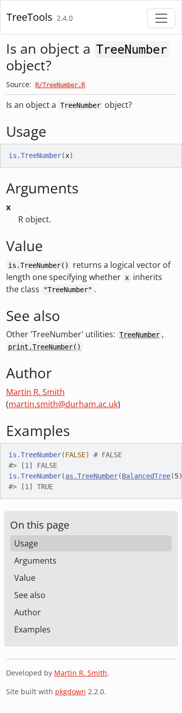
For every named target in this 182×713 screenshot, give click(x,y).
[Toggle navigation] (161, 18)
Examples (32, 629)
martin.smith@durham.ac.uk (63, 404)
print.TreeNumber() (44, 347)
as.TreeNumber (91, 476)
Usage (26, 543)
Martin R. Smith (35, 392)
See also (30, 595)
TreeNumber (139, 335)
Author (27, 612)
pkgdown (70, 691)
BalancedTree (146, 476)
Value (24, 577)
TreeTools (30, 17)
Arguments (35, 560)
